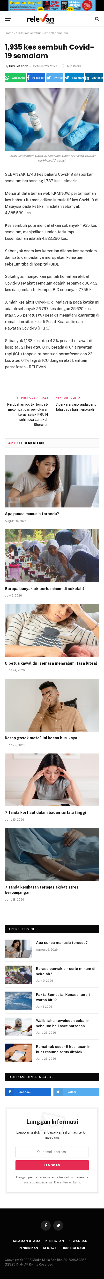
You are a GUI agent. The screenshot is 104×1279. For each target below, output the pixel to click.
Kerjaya (50, 1248)
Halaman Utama (26, 1241)
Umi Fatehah (18, 66)
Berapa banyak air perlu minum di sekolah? (45, 588)
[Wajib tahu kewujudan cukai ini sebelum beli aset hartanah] (18, 1027)
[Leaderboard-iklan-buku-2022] (52, 10)
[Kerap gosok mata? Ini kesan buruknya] (52, 705)
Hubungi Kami (73, 1248)
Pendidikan (28, 1248)
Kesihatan (54, 1241)
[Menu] (8, 18)
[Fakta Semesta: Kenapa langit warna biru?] (18, 1001)
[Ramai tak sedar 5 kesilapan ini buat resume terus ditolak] (18, 1053)
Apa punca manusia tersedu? (32, 514)
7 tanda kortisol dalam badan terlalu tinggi (45, 812)
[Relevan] (54, 18)
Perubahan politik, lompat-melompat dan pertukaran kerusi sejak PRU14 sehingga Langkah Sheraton (27, 415)
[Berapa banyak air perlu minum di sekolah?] (52, 555)
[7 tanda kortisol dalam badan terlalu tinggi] (52, 779)
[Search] (96, 18)
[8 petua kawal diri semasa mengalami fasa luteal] (52, 630)
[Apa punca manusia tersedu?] (52, 481)
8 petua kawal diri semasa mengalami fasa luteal (51, 663)
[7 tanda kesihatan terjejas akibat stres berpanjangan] (52, 854)
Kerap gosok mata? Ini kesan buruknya (41, 738)
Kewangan (78, 1241)
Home (9, 33)
